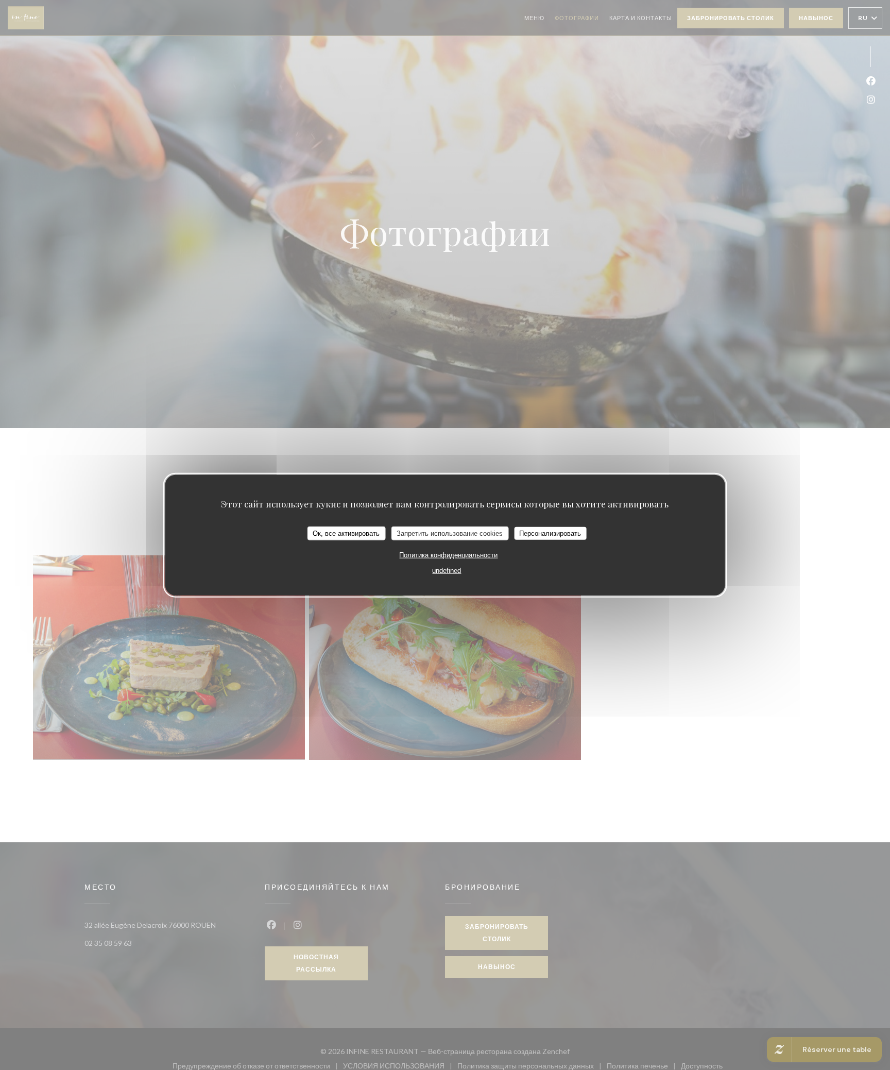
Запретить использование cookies (450, 533)
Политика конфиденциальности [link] (448, 555)
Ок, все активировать (346, 533)
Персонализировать (550, 533)
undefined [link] (446, 570)
